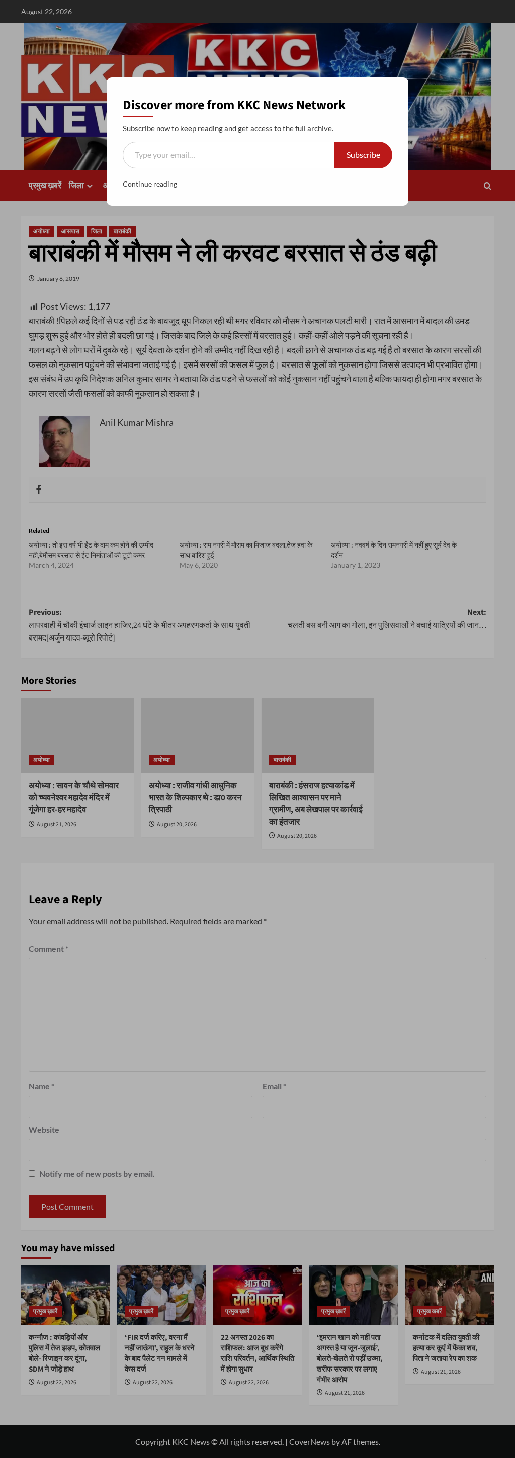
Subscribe (363, 154)
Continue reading (150, 183)
